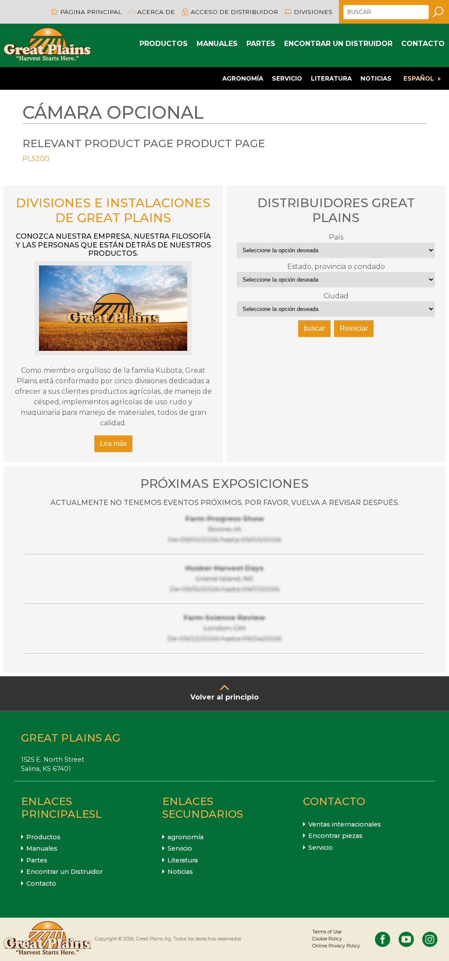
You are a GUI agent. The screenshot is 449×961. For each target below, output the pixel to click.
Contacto (423, 43)
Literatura (331, 78)
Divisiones (313, 11)
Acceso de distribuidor (234, 11)
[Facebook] (382, 939)
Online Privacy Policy (336, 946)
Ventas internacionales (344, 824)
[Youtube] (406, 939)
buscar (314, 328)
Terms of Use (327, 932)
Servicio (287, 78)
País (336, 237)
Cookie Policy (327, 939)
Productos (163, 43)
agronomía (242, 78)
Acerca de (156, 11)
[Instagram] (430, 939)
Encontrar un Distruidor (338, 43)
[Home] (47, 45)
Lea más (113, 443)
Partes (260, 43)
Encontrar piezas (335, 836)
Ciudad (336, 296)
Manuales (217, 43)
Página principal (90, 11)
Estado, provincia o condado (336, 266)
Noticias (376, 78)
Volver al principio (224, 697)
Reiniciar (354, 328)
